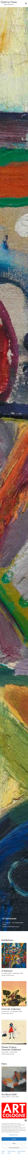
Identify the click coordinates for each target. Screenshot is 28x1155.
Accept (14, 1139)
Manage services (14, 1134)
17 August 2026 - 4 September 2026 (12, 973)
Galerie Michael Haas (8, 975)
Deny (14, 1143)
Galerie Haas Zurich (7, 1013)
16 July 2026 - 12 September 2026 (12, 1011)
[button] (25, 1120)
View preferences (14, 1147)
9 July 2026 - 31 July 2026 (9, 1052)
